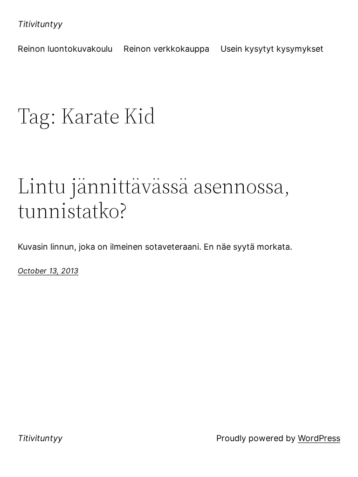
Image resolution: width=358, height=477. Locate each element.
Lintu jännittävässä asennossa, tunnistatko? (154, 198)
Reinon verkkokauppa (166, 49)
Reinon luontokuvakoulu (65, 49)
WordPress (319, 438)
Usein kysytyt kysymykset (272, 49)
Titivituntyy (40, 24)
